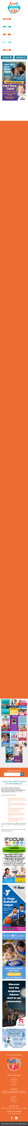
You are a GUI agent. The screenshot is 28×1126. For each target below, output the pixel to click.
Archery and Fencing (13, 582)
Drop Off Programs (12, 133)
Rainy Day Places (12, 281)
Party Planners (11, 444)
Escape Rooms (11, 230)
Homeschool (10, 139)
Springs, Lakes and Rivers (15, 299)
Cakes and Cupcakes (13, 398)
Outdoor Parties (11, 438)
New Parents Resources (14, 195)
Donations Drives (12, 670)
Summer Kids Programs (14, 526)
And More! (14, 1102)
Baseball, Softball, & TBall (15, 584)
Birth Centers (10, 327)
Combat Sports (11, 593)
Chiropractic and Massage (15, 336)
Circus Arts (10, 482)
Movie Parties (11, 436)
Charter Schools (11, 131)
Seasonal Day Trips (13, 685)
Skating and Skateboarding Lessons (15, 631)
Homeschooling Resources (15, 192)
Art (7, 475)
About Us (14, 1083)
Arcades (9, 215)
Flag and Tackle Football (14, 599)
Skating (8, 290)
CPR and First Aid (12, 338)
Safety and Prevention (14, 515)
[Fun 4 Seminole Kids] (14, 7)
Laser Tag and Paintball (14, 259)
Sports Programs (9, 579)
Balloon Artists (11, 394)
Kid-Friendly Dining (12, 562)
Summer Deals (11, 688)
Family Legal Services (13, 186)
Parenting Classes (12, 513)
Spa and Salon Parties (14, 460)
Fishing (8, 234)
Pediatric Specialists (13, 374)
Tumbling (9, 654)
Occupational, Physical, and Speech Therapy (15, 361)
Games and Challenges (14, 241)
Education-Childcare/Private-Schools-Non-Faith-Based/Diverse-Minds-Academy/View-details (16, 809)
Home (14, 1077)
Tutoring (9, 173)
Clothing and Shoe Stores (15, 544)
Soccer (8, 635)
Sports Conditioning (13, 641)
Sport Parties (10, 464)
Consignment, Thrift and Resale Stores (14, 549)
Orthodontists (11, 365)
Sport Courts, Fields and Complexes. (14, 295)
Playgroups (10, 197)
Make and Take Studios (14, 263)
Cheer (8, 590)
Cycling (8, 595)
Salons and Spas (12, 287)
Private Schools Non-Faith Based (15, 160)
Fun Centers (10, 239)
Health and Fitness (12, 606)
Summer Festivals (12, 690)
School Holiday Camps (14, 124)
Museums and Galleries (14, 268)
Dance (8, 491)
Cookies (9, 411)
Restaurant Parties (12, 453)
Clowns (8, 407)
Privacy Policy (14, 1081)
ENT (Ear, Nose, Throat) (14, 343)
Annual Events (11, 666)
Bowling (9, 219)
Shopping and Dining (11, 535)
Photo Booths (11, 449)
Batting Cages (11, 217)
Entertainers (10, 418)
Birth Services (11, 330)
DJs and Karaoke (12, 416)
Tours (8, 307)
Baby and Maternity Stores (15, 537)
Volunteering (10, 533)
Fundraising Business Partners (16, 190)
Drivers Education (12, 495)
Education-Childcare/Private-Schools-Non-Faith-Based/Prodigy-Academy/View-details (17, 800)
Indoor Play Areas (12, 257)
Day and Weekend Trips (14, 226)
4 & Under (9, 473)
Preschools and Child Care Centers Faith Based (15, 149)
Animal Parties (11, 389)
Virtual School (11, 175)
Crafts (8, 489)
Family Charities (11, 184)
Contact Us (14, 1085)
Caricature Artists (12, 400)
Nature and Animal (12, 509)
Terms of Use (14, 1079)
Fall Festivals (10, 672)
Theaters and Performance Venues (15, 302)
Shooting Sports (11, 628)
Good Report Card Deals (14, 679)
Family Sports (11, 597)
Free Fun (9, 237)
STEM (8, 522)
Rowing (8, 621)
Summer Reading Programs (16, 528)
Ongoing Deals (11, 683)
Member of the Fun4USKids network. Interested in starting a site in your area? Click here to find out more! (14, 1092)
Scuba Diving (10, 626)
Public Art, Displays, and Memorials (14, 277)
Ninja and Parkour (12, 617)
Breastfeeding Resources (15, 332)
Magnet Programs (12, 144)
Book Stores (10, 542)
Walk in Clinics (11, 385)
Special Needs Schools (14, 168)
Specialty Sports (12, 639)
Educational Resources (14, 135)
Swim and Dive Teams (14, 648)
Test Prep (9, 170)
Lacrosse (9, 613)
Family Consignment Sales (15, 674)
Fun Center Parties (12, 425)
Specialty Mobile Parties (14, 462)
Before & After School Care (15, 128)
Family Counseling (12, 345)
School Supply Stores (13, 571)
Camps (6, 122)
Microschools (10, 146)
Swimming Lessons (13, 650)
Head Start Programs (13, 137)
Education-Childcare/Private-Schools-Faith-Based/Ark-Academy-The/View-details (16, 814)
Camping (9, 221)
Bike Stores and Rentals (14, 540)
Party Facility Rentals (13, 440)
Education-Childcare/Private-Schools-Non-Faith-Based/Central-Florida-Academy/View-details (16, 819)
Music (8, 506)
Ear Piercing (10, 553)
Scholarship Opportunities (15, 166)
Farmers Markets (12, 557)
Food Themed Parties (13, 422)
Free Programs (11, 500)
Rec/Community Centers (14, 283)
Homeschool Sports (13, 608)
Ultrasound (10, 380)
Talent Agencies (11, 206)
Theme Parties (11, 467)
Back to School (11, 668)
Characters (10, 405)
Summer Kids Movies (13, 692)
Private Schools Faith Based (16, 157)
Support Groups (11, 204)
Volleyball (9, 657)
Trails (8, 310)
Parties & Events (9, 387)
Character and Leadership (15, 480)
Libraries (9, 261)
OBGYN (9, 358)
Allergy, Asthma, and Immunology (13, 322)
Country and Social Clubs (15, 223)
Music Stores (10, 566)
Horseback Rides (12, 254)
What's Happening (10, 663)
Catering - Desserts (13, 402)
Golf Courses (10, 248)
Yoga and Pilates (12, 661)
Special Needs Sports (13, 637)
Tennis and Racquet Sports (15, 652)
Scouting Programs (12, 517)
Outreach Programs (13, 511)
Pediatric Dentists (12, 367)
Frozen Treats (11, 559)
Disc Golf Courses (12, 228)
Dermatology (10, 341)
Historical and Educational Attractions (15, 251)
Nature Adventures (12, 270)
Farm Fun (9, 677)
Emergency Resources (14, 181)
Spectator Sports (12, 292)
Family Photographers (13, 188)
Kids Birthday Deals (13, 431)
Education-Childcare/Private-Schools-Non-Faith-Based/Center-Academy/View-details (17, 805)
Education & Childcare (11, 126)
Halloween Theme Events (15, 681)
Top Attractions (11, 305)
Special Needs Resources (15, 201)
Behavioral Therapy (13, 325)
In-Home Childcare (12, 142)
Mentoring (9, 504)
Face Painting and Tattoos (15, 420)
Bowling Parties (11, 396)
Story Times (10, 524)
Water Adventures (12, 312)
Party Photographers (13, 442)
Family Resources (10, 179)
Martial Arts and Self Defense (16, 615)
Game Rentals (11, 427)
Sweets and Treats (12, 575)
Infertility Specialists (13, 354)
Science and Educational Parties (14, 457)
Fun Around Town (10, 210)
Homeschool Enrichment (14, 502)
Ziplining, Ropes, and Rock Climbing (15, 315)
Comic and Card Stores (14, 546)
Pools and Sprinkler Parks (15, 274)
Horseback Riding (12, 610)
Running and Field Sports (15, 624)
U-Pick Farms (11, 697)
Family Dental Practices (14, 347)
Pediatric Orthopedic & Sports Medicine (16, 370)
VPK (7, 177)
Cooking (9, 487)
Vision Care (10, 383)
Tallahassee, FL (14, 1100)
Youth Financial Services (14, 208)
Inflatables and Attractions (15, 429)
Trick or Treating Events (14, 694)
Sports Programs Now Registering (14, 644)
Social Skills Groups (13, 199)
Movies (8, 265)
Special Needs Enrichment (15, 520)
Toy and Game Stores (13, 577)
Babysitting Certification (14, 478)
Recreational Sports (13, 285)
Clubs (8, 484)
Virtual (8, 531)
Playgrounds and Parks (14, 272)
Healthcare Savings (13, 352)
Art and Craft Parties (13, 391)
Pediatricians (10, 376)
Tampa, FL (14, 1096)
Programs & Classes (11, 471)
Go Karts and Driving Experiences (13, 244)
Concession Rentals (13, 409)
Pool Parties (10, 451)
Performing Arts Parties (14, 447)
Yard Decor (10, 469)
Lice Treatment (11, 356)
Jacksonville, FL (14, 1098)
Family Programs (12, 498)
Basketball (9, 586)
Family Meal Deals (12, 555)
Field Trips (9, 232)
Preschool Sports (12, 619)
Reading (9, 164)
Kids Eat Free (11, 564)
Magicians (9, 433)
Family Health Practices (14, 349)
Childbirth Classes (12, 334)
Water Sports (10, 659)
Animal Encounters (12, 212)
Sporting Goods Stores (14, 573)
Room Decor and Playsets (15, 568)
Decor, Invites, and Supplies (16, 414)
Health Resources (10, 318)
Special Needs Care (13, 378)
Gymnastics (10, 604)
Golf (7, 601)
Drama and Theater (13, 493)
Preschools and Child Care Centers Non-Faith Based (15, 154)
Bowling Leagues (12, 588)
